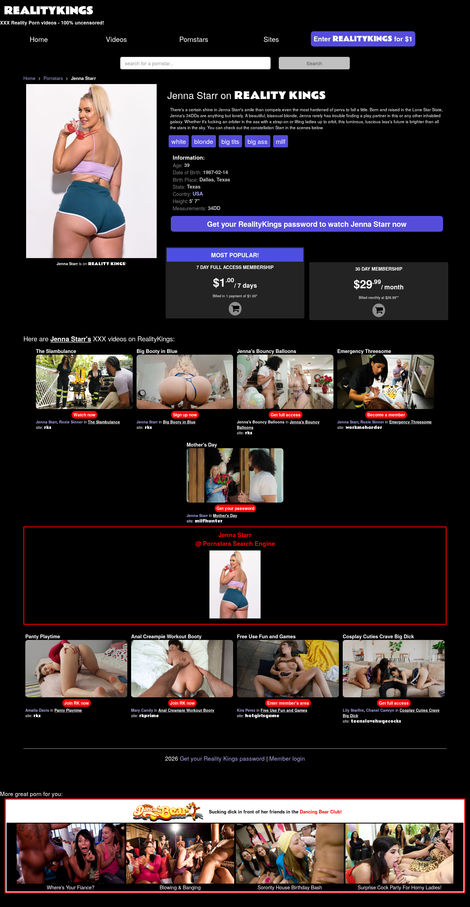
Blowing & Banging (180, 887)
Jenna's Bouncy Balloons (266, 351)
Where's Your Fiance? (70, 887)
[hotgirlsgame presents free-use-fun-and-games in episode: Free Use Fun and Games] (288, 668)
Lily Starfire (353, 710)
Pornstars (193, 39)
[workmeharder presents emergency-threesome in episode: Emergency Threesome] (385, 381)
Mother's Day (202, 444)
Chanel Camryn (380, 710)
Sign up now (185, 415)
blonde (203, 141)
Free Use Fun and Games (266, 636)
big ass (258, 141)
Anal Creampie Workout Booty (166, 636)
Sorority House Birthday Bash (290, 887)
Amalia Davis (37, 710)
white (178, 141)
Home (39, 39)
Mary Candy (142, 710)
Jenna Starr (46, 422)
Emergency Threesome (364, 351)
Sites (271, 39)
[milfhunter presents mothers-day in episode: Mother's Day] (235, 475)
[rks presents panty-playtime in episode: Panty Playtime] (76, 668)
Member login (287, 758)
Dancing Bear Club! (321, 811)
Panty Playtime (42, 636)
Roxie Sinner (71, 422)
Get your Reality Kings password (222, 758)
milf (280, 141)
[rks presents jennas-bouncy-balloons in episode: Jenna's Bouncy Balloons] (285, 381)
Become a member (386, 415)
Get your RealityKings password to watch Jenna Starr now (307, 224)
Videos (116, 39)
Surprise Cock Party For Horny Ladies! (399, 887)
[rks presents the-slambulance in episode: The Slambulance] (84, 381)
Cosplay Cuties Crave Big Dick (378, 636)
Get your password (235, 508)
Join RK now (76, 703)
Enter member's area (288, 703)
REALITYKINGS (48, 10)
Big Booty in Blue (157, 351)
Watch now (84, 415)
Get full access (286, 415)
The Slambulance (56, 351)
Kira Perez (246, 710)
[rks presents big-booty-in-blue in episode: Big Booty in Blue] (185, 381)
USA (198, 193)
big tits (230, 141)
